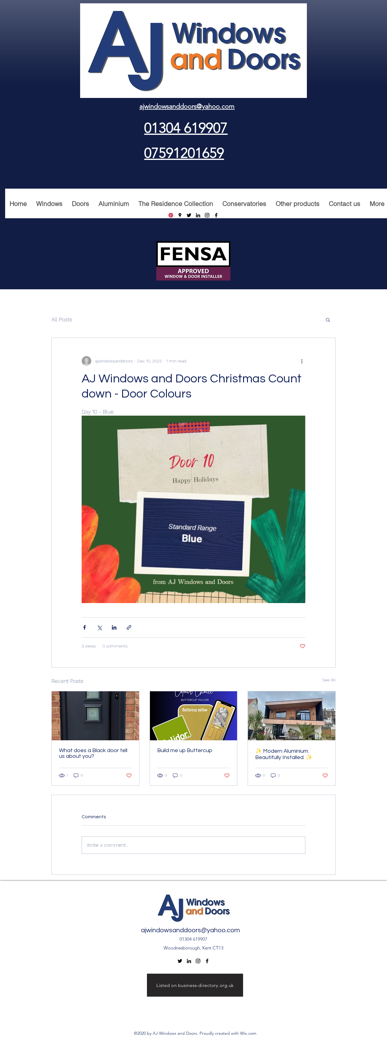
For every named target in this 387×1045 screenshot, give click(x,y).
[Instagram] (207, 215)
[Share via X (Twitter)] (99, 627)
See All (329, 679)
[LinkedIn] (198, 215)
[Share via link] (129, 627)
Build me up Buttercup (184, 750)
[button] (328, 319)
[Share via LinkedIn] (114, 627)
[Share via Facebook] (84, 627)
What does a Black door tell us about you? (93, 753)
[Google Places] (180, 215)
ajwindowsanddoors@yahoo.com (190, 930)
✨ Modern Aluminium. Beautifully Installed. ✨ (283, 754)
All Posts (61, 319)
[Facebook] (216, 215)
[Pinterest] (171, 215)
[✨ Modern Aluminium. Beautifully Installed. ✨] (291, 715)
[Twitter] (189, 215)
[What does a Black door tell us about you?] (95, 715)
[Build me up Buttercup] (193, 715)
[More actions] (301, 361)
